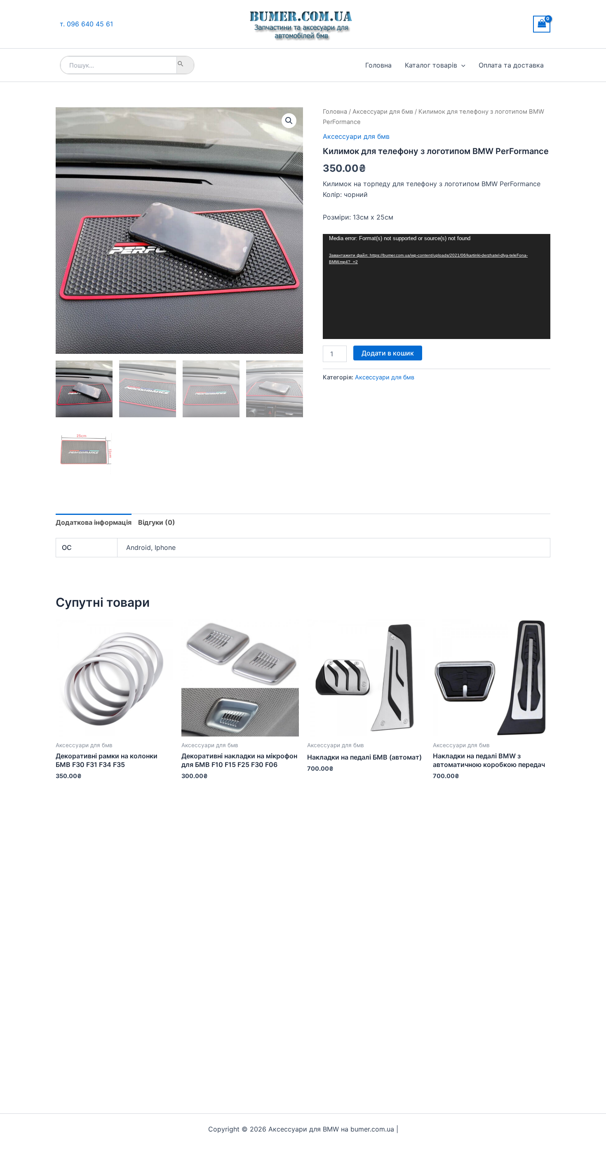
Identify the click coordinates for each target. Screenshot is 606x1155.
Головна (378, 65)
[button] (461, 65)
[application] (436, 286)
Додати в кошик (388, 353)
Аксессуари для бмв (382, 111)
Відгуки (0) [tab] (156, 522)
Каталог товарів (431, 65)
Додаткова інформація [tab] (94, 522)
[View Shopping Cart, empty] (541, 24)
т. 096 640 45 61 (86, 24)
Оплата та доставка (511, 65)
